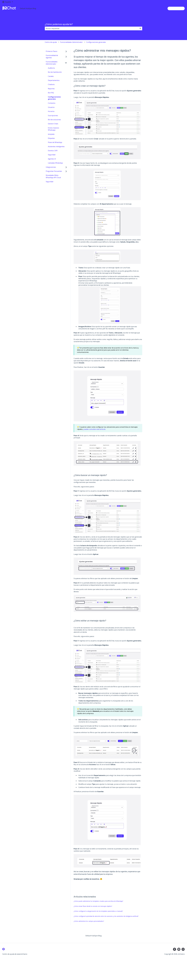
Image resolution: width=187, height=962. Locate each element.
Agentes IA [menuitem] (52, 159)
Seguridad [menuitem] (51, 155)
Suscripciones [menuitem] (53, 115)
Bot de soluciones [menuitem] (54, 120)
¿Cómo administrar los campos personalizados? (89, 921)
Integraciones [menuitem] (51, 167)
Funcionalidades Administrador (71, 42)
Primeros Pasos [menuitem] (51, 51)
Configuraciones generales (96, 42)
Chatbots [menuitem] (51, 84)
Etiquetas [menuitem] (51, 138)
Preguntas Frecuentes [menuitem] (54, 171)
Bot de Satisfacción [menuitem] (55, 72)
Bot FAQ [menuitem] (51, 93)
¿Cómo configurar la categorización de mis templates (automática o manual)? (98, 911)
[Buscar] (140, 28)
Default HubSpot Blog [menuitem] (93, 936)
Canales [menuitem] (51, 76)
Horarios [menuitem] (51, 111)
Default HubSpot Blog (28, 8)
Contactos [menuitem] (51, 103)
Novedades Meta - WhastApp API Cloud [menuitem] (53, 176)
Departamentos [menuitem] (54, 80)
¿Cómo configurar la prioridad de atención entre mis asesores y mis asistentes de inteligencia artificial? (106, 916)
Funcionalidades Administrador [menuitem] (51, 63)
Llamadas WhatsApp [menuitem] (55, 163)
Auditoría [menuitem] (51, 68)
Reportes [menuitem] (51, 89)
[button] (66, 51)
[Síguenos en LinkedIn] (178, 949)
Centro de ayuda (51, 42)
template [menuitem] (51, 134)
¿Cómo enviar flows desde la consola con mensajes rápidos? (93, 906)
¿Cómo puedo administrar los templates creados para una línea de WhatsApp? (98, 901)
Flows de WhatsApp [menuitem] (55, 142)
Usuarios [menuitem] (51, 107)
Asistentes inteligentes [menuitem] (56, 146)
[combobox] (91, 28)
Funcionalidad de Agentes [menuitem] (52, 56)
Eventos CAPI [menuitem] (53, 151)
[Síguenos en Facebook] (174, 949)
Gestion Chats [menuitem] (53, 124)
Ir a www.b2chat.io (176, 8)
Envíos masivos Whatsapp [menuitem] (53, 129)
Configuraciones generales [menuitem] (54, 98)
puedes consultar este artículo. (94, 429)
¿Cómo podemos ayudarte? (59, 24)
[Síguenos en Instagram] (183, 949)
